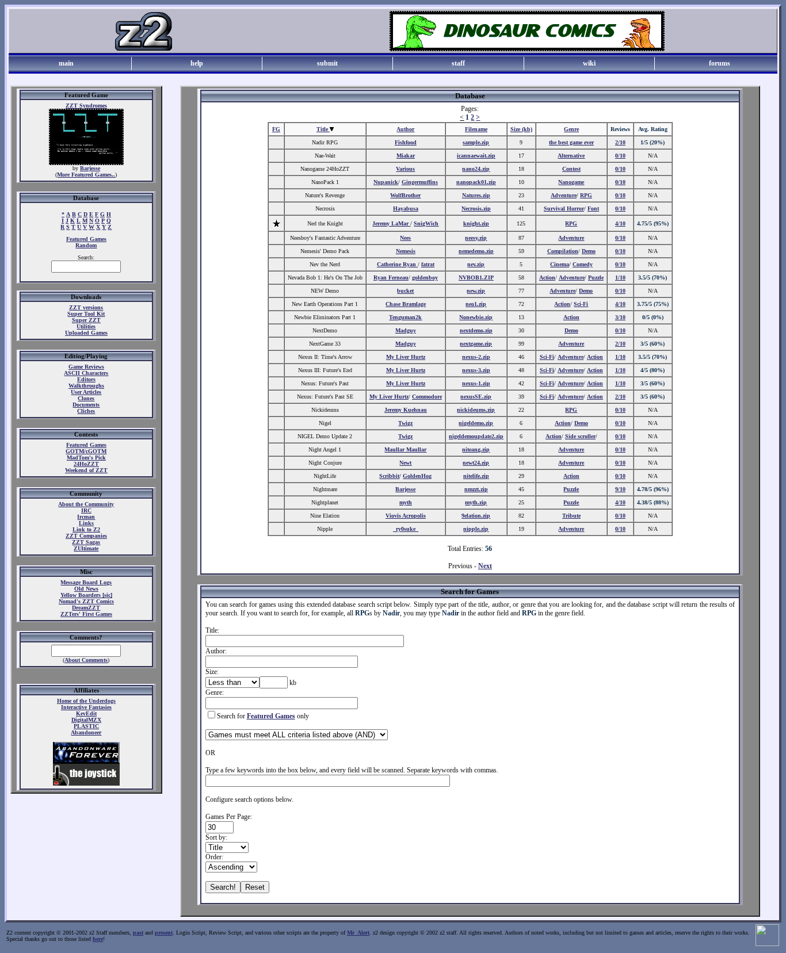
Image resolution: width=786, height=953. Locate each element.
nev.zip (475, 264)
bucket (405, 291)
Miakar (405, 155)
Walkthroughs (86, 385)
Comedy (583, 264)
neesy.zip (476, 238)
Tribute (571, 515)
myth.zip (476, 502)
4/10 (620, 223)
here (98, 939)
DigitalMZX (86, 720)
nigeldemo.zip (476, 423)
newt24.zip (476, 463)
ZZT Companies (86, 536)
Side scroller (580, 436)
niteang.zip (476, 449)
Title (323, 129)
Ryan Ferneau (391, 277)
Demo (589, 251)
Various (405, 169)
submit (327, 63)
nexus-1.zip (476, 383)
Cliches (86, 411)
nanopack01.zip (476, 182)
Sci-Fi (581, 304)
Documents (86, 404)
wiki (589, 63)
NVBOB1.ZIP (476, 277)
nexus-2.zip (476, 357)
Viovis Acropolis (406, 515)
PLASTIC (86, 726)
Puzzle (596, 277)
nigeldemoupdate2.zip (476, 436)
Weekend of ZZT (86, 470)
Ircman (86, 517)
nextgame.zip (476, 343)
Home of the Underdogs (86, 701)
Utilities (86, 326)
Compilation (562, 251)
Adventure (564, 195)
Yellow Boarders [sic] (86, 595)
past (138, 932)
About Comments (86, 660)
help (196, 63)
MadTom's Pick (86, 457)
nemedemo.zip (476, 251)
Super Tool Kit (86, 314)
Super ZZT (86, 320)
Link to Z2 (86, 529)
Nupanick (385, 182)
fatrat (427, 264)
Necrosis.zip (476, 208)
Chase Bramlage (406, 304)
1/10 (620, 277)
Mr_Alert (358, 932)
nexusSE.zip (475, 396)
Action (547, 277)
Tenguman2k (405, 317)
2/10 (620, 142)
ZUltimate (86, 548)
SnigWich (426, 223)
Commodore (427, 396)
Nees (405, 238)
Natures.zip (476, 195)
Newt (405, 463)
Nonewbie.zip (476, 317)
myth (405, 502)
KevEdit (86, 713)
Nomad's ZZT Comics (86, 601)
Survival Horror (564, 208)
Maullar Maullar (405, 449)
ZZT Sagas (86, 542)
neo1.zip (476, 304)
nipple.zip (476, 529)
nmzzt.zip (476, 489)
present (164, 932)
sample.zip (476, 142)
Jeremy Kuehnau (405, 410)
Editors (86, 379)
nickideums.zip (476, 410)
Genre (571, 129)
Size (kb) (521, 129)
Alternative (571, 155)
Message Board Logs (86, 582)
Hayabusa (405, 208)
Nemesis (405, 251)
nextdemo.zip (476, 330)
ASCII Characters (86, 373)
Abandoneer (86, 732)
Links (86, 523)
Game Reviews (86, 366)
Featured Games (86, 239)
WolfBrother (405, 195)
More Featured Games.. (86, 174)
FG (276, 129)
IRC (86, 510)
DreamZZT (86, 607)
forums (719, 63)
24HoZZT (86, 464)
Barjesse (90, 168)
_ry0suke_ (405, 529)
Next (485, 566)
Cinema (559, 264)
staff (458, 63)
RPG (586, 195)
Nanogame (571, 182)
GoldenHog (417, 476)
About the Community (86, 504)
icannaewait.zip (476, 155)
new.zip (476, 291)
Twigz (405, 423)
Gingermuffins (420, 182)
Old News (86, 588)
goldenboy (425, 277)
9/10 (620, 489)
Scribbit (389, 476)
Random (86, 245)
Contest (571, 169)
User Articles (86, 392)
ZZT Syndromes (86, 105)
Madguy (405, 330)
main (66, 63)
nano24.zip (476, 169)
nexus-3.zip (476, 370)
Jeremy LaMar (391, 223)
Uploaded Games (86, 333)
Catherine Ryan (397, 264)
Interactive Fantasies (86, 707)
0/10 (620, 155)
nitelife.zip (476, 476)
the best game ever (571, 142)
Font (593, 208)
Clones (86, 398)
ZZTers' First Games (86, 614)
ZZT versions (86, 307)
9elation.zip (475, 515)
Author (405, 129)
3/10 (620, 317)
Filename (476, 129)
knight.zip (476, 223)
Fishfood (406, 142)
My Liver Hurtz (405, 357)
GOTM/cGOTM (86, 451)
